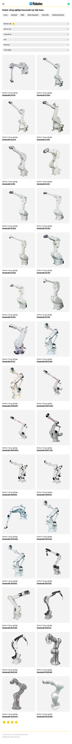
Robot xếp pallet (33, 15)
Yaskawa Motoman (58, 15)
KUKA (22, 15)
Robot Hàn (45, 15)
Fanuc (6, 15)
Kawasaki (14, 15)
